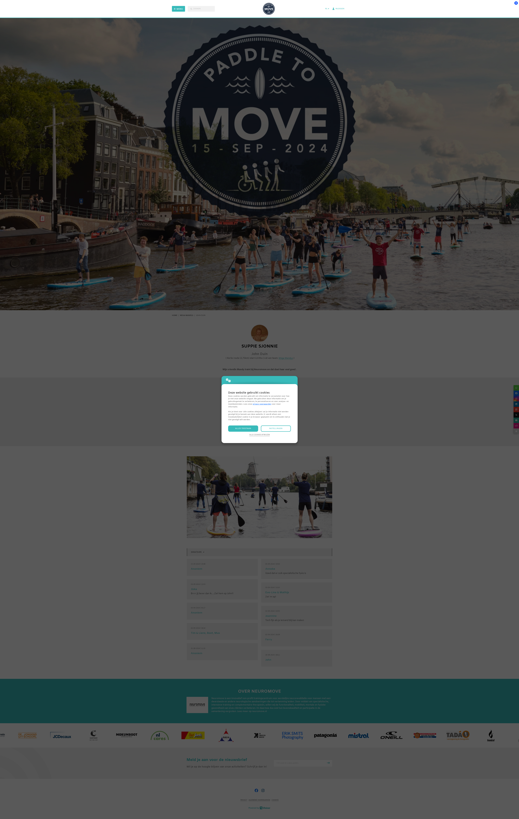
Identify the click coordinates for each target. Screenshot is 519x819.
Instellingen (275, 428)
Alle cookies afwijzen (259, 435)
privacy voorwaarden (262, 404)
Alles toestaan (243, 428)
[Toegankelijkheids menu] (516, 3)
